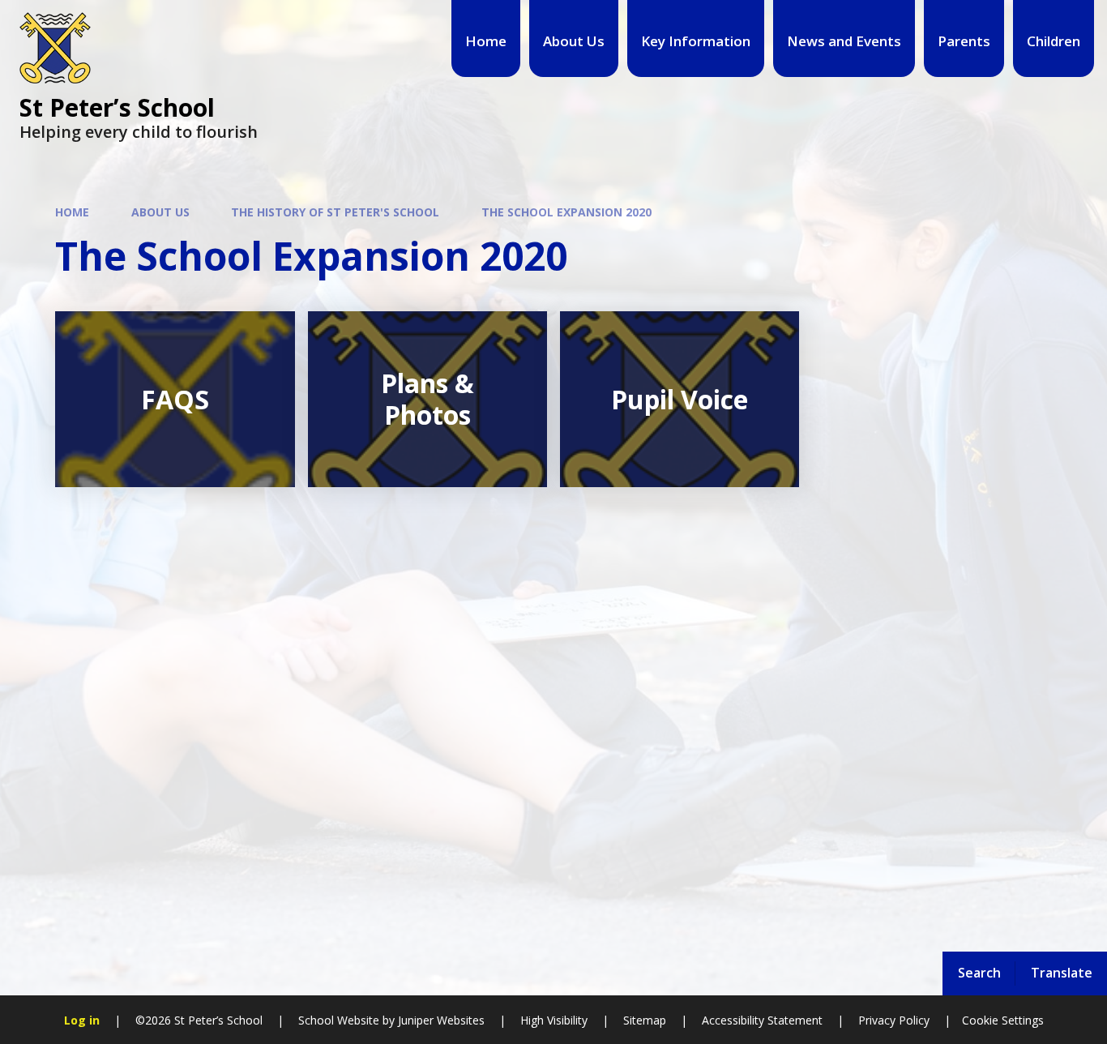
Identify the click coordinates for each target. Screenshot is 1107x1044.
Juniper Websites (440, 1020)
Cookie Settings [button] (1003, 1020)
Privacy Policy (894, 1020)
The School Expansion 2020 (566, 212)
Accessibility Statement (762, 1020)
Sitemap (644, 1020)
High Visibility (554, 1020)
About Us (160, 212)
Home (72, 212)
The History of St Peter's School (335, 212)
